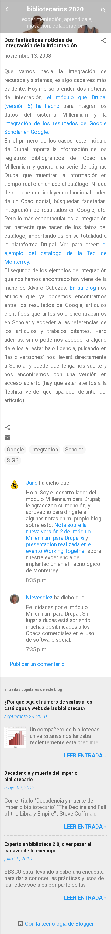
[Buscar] (103, 11)
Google (15, 449)
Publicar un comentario (37, 664)
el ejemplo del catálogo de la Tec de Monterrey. (55, 253)
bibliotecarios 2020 (55, 9)
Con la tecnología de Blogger (59, 923)
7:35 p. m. (37, 649)
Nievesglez (39, 597)
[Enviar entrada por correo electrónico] (7, 438)
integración (44, 449)
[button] (103, 41)
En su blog (84, 288)
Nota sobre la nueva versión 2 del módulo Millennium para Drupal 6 (58, 531)
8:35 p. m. (37, 580)
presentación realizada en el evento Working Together (59, 547)
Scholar (74, 449)
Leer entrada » (85, 755)
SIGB (13, 460)
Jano (32, 483)
